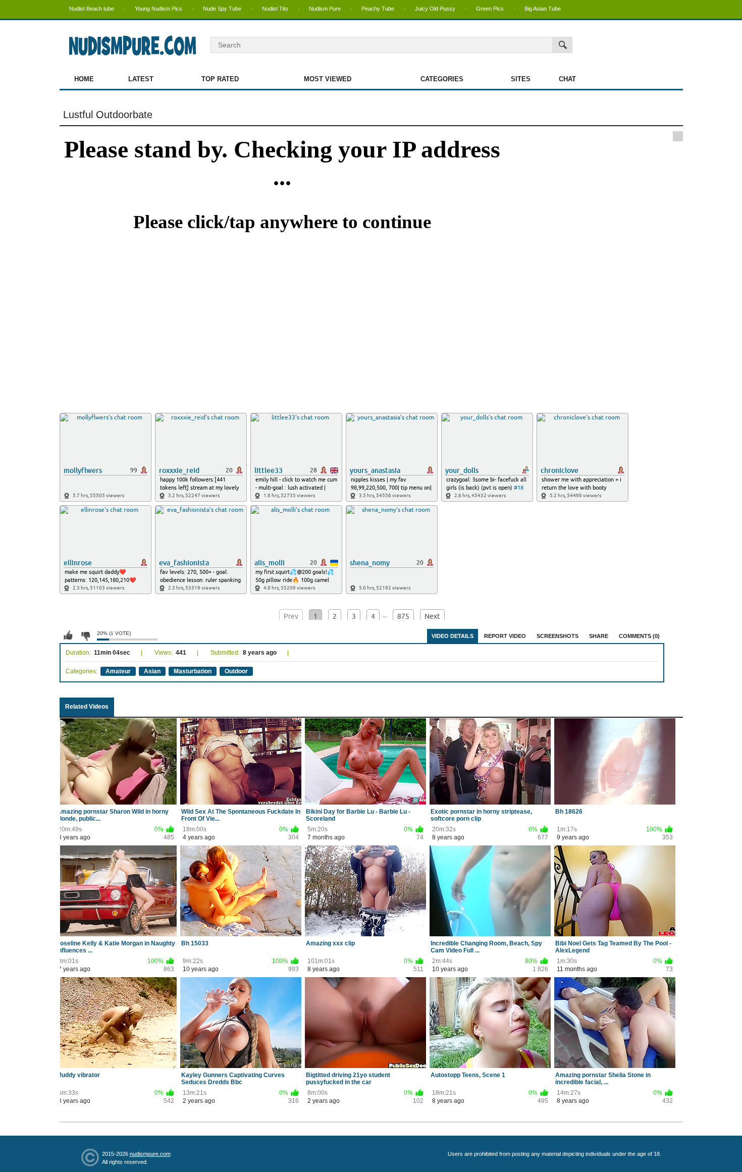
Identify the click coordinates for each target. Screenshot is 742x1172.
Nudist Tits (275, 9)
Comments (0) (639, 636)
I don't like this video (85, 635)
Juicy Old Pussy (435, 9)
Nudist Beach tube (91, 9)
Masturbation (192, 671)
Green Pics (490, 9)
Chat (567, 79)
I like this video (68, 635)
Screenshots (557, 636)
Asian (152, 671)
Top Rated (220, 79)
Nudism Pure (325, 9)
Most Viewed (327, 79)
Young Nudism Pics (158, 9)
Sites (521, 79)
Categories (441, 79)
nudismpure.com (150, 1154)
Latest (140, 79)
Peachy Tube (377, 9)
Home (84, 79)
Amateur (118, 671)
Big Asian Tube (542, 9)
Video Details (452, 636)
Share (598, 636)
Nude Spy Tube (222, 9)
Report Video (505, 636)
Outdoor (236, 671)
